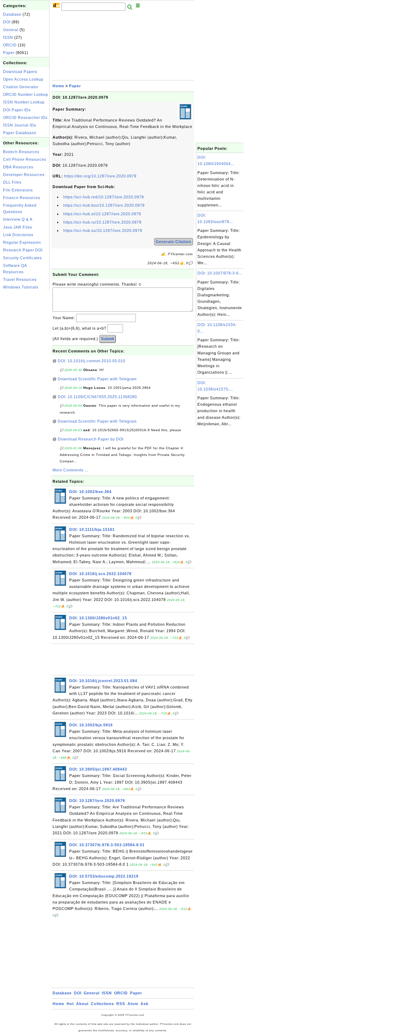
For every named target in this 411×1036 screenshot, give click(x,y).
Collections (102, 1004)
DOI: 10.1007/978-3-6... (219, 273)
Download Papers (20, 72)
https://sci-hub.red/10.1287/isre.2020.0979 (103, 197)
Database (12, 14)
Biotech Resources (21, 152)
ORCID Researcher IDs (25, 118)
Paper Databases (19, 133)
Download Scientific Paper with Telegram (97, 379)
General (10, 30)
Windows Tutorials (20, 287)
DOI (6, 22)
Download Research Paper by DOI (90, 439)
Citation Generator (20, 87)
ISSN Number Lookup (23, 102)
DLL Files (12, 182)
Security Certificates (22, 258)
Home (58, 86)
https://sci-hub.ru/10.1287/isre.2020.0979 (102, 222)
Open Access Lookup (23, 79)
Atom (132, 1004)
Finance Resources (21, 198)
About (82, 1004)
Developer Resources (23, 175)
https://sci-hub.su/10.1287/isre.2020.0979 (102, 231)
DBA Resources (18, 167)
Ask (144, 1004)
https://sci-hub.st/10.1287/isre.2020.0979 (102, 214)
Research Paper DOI (23, 250)
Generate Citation (173, 242)
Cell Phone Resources (24, 159)
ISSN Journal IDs (19, 125)
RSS (120, 1004)
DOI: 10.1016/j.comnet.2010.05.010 (91, 361)
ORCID (10, 45)
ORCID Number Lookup (25, 95)
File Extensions (18, 190)
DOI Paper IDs (17, 110)
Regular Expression (22, 242)
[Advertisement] (25, 363)
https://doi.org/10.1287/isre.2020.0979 (100, 176)
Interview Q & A (18, 219)
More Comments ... (70, 470)
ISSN (8, 37)
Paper (9, 53)
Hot (70, 1004)
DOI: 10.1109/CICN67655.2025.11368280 (97, 397)
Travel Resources (20, 280)
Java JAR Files (17, 227)
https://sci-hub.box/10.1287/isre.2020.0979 (104, 205)
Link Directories (18, 235)
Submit (107, 339)
